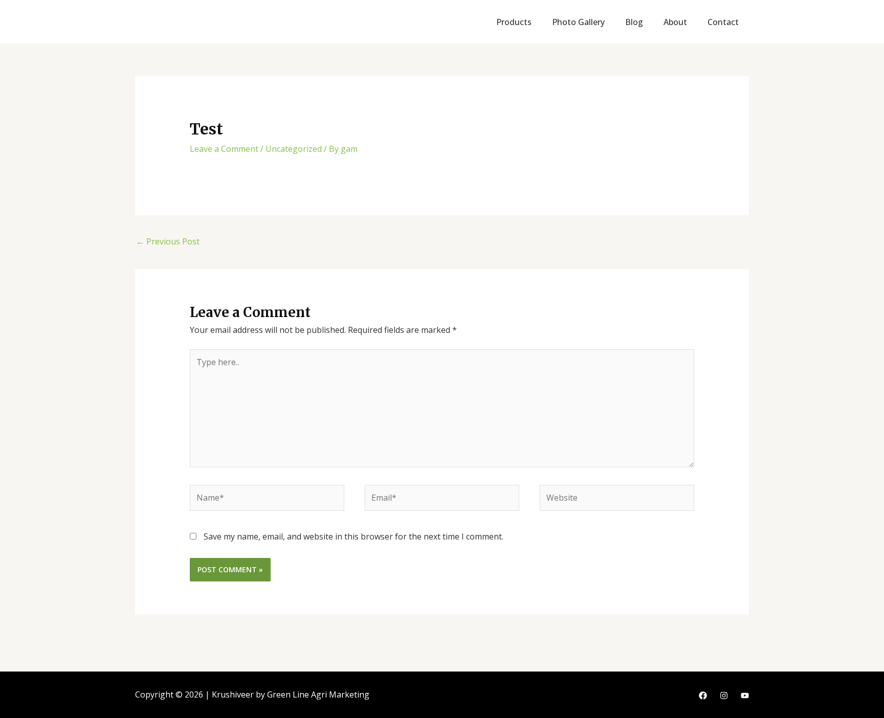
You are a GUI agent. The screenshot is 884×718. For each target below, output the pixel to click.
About (675, 22)
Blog (634, 22)
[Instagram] (724, 695)
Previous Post (168, 241)
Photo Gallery (578, 22)
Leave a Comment (224, 148)
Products (514, 22)
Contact (723, 22)
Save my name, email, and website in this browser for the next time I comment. (353, 536)
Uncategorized (294, 148)
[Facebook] (703, 695)
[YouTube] (745, 695)
